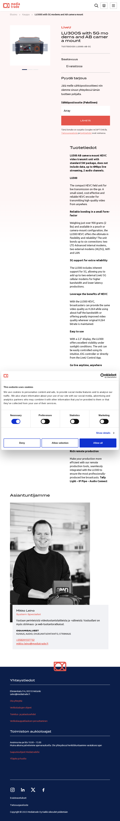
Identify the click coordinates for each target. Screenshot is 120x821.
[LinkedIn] (22, 790)
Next (44, 47)
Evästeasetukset (18, 798)
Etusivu (13, 14)
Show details (103, 433)
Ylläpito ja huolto (18, 758)
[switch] (45, 421)
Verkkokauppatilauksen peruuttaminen (29, 721)
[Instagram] (12, 790)
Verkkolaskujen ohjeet (21, 707)
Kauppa (26, 14)
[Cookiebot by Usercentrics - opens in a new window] (102, 375)
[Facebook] (43, 790)
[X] (33, 790)
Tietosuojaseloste (69, 133)
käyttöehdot (86, 133)
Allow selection (60, 443)
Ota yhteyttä (16, 701)
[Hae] (96, 6)
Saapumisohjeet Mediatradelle (25, 752)
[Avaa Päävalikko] (104, 5)
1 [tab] (24, 69)
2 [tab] (30, 69)
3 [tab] (35, 69)
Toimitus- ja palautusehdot (23, 714)
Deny (22, 443)
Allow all (98, 443)
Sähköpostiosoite (79, 102)
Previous (16, 47)
